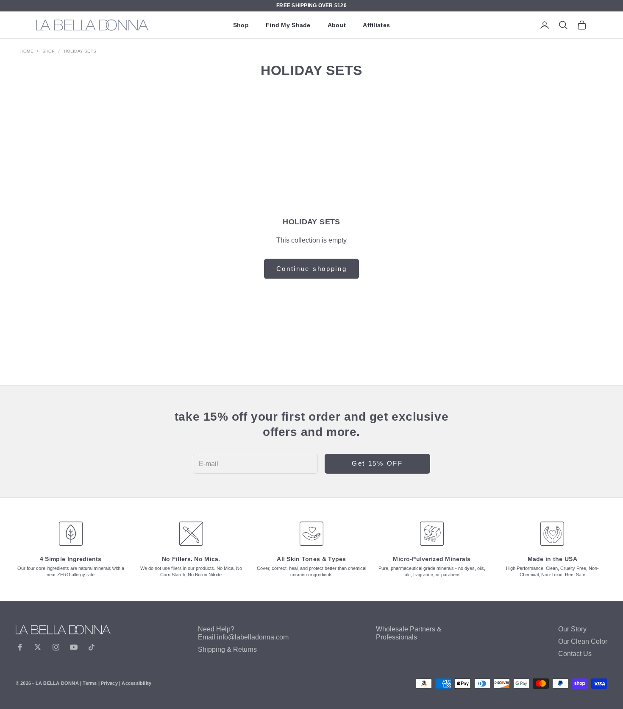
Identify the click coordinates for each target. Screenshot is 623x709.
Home (26, 51)
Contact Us (575, 653)
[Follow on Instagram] (56, 647)
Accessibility (136, 683)
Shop (241, 25)
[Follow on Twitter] (37, 647)
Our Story (572, 629)
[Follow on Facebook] (20, 647)
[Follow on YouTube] (74, 647)
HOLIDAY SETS (80, 51)
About (337, 25)
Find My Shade (288, 25)
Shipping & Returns (227, 649)
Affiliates (376, 25)
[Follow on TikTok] (91, 647)
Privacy (109, 683)
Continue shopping (311, 268)
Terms (90, 683)
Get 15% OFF (377, 463)
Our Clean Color (582, 641)
